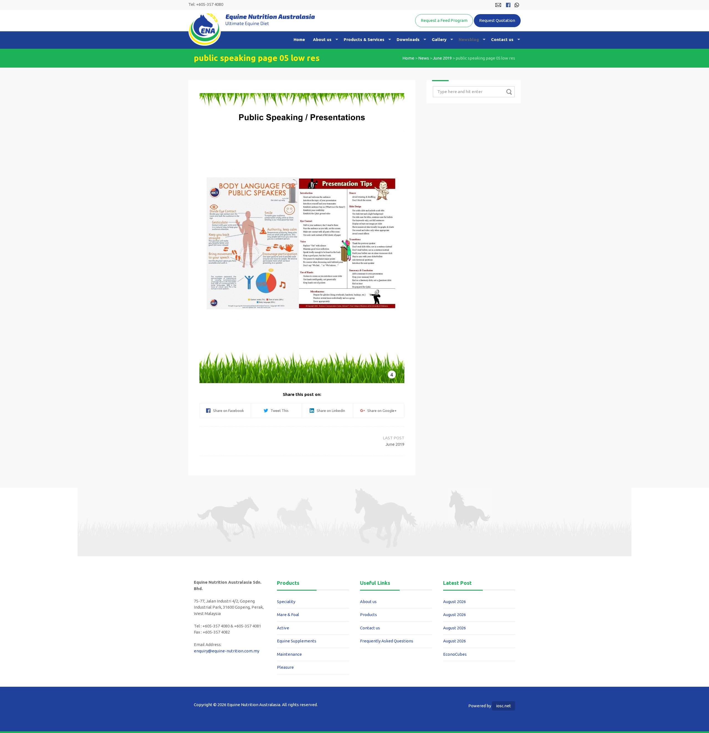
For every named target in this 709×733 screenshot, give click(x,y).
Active (283, 628)
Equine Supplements (296, 641)
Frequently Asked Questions (386, 641)
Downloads (408, 39)
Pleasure (285, 667)
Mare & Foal (288, 614)
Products (368, 614)
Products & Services (364, 39)
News (423, 58)
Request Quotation (497, 20)
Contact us (502, 39)
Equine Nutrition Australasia (251, 29)
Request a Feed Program (444, 20)
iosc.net (503, 705)
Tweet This (278, 410)
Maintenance (289, 654)
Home (299, 39)
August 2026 (454, 601)
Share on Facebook (227, 410)
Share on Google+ (381, 410)
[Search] (508, 91)
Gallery (439, 39)
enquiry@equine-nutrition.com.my (226, 651)
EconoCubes (455, 654)
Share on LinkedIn (329, 410)
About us (322, 39)
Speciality (286, 601)
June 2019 (442, 58)
